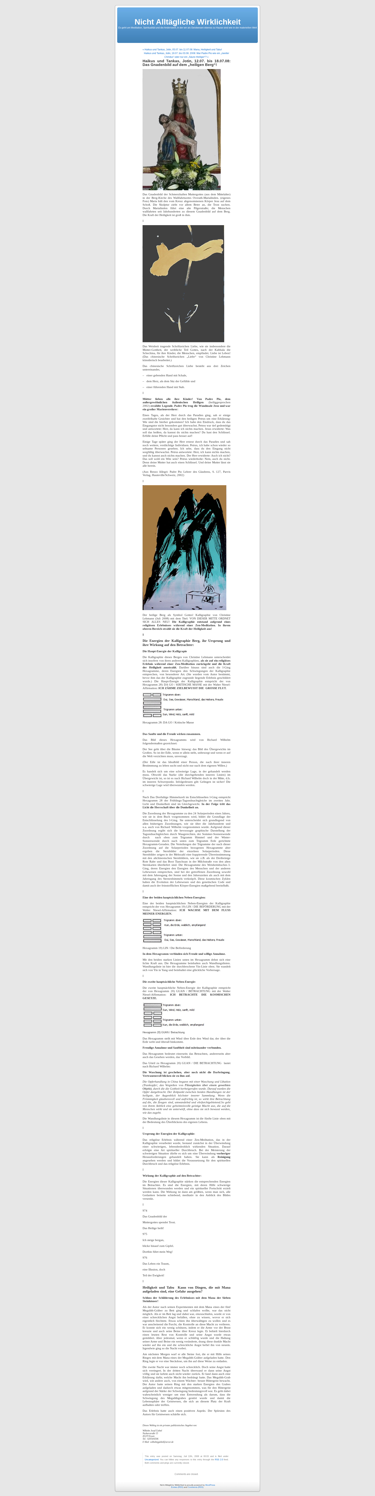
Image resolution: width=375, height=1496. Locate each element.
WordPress (210, 1485)
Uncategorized (152, 1459)
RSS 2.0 (219, 1459)
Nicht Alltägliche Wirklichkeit (188, 22)
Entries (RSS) (177, 1487)
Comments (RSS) (195, 1487)
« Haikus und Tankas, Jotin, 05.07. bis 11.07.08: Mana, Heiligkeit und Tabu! (182, 49)
